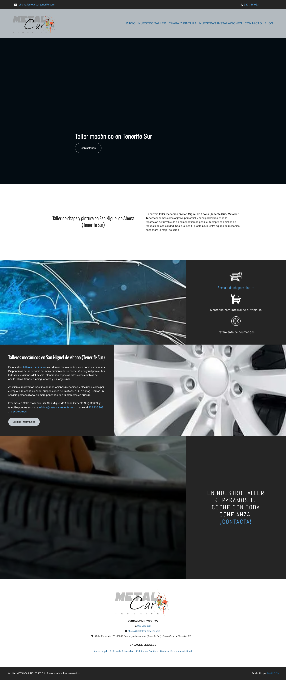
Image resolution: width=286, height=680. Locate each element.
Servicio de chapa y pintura (236, 287)
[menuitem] (131, 23)
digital (275, 673)
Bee (269, 673)
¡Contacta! (236, 522)
